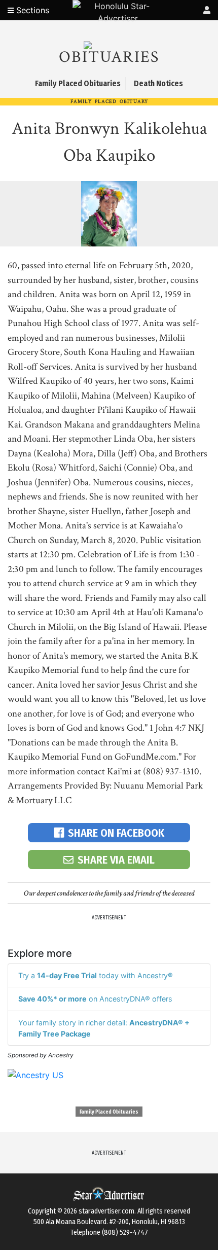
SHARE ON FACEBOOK (116, 833)
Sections (31, 10)
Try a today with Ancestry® (95, 975)
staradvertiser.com (106, 1211)
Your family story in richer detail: (104, 1028)
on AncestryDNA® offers (95, 998)
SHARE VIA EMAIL (116, 860)
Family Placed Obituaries (109, 1112)
